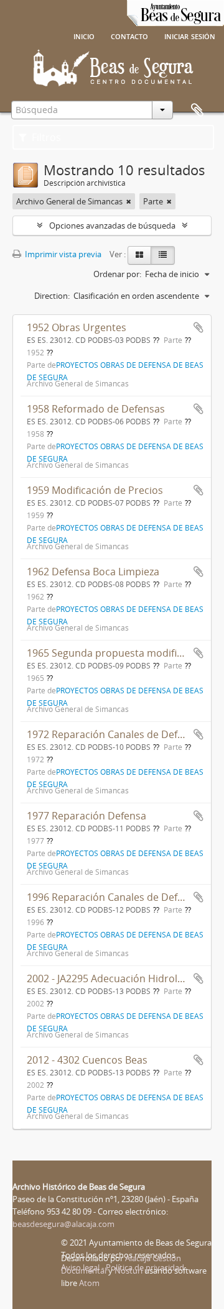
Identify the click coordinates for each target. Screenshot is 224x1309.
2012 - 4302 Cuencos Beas (87, 1060)
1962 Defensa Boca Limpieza (93, 571)
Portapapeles (197, 110)
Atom (89, 1282)
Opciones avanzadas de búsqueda (112, 225)
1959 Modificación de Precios (95, 490)
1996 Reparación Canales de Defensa (113, 897)
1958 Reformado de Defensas (96, 409)
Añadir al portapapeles (198, 327)
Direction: (52, 295)
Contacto (129, 35)
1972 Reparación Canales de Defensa (113, 734)
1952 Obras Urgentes (76, 327)
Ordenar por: (117, 274)
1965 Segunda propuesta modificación (117, 653)
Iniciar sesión (189, 35)
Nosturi (128, 1270)
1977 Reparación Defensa (86, 816)
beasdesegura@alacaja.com (63, 1223)
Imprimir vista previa (62, 254)
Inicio (84, 35)
